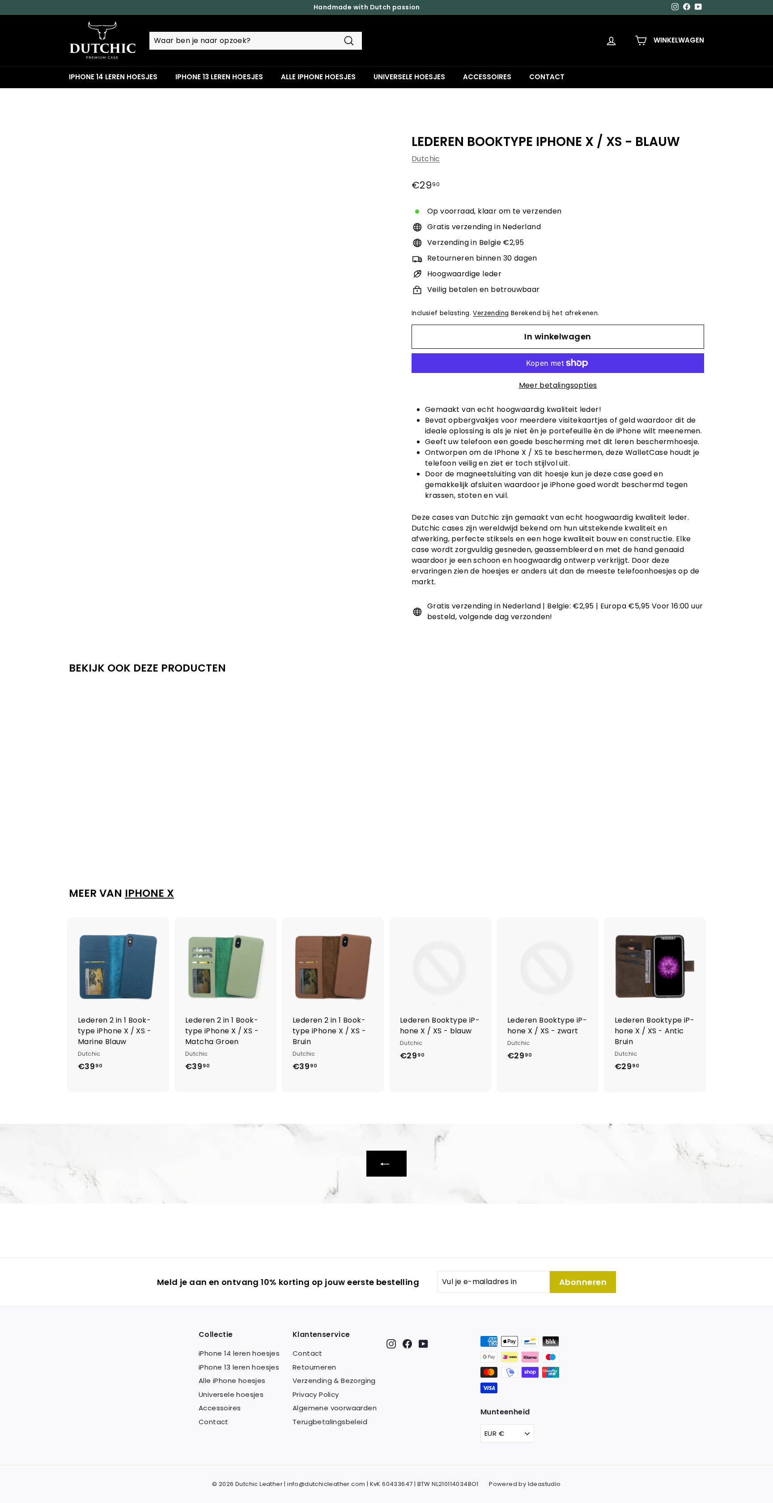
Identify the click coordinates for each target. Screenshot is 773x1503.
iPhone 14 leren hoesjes (113, 76)
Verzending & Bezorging (334, 1380)
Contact (547, 76)
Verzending (491, 313)
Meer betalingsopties (558, 385)
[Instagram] (391, 1343)
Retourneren (314, 1367)
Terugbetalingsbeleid (330, 1421)
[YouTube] (423, 1343)
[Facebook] (407, 1343)
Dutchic (426, 159)
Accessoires (487, 76)
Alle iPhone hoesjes (318, 76)
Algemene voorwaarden (335, 1408)
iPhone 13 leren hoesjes (219, 76)
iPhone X (149, 893)
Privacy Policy (316, 1394)
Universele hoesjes (409, 76)
